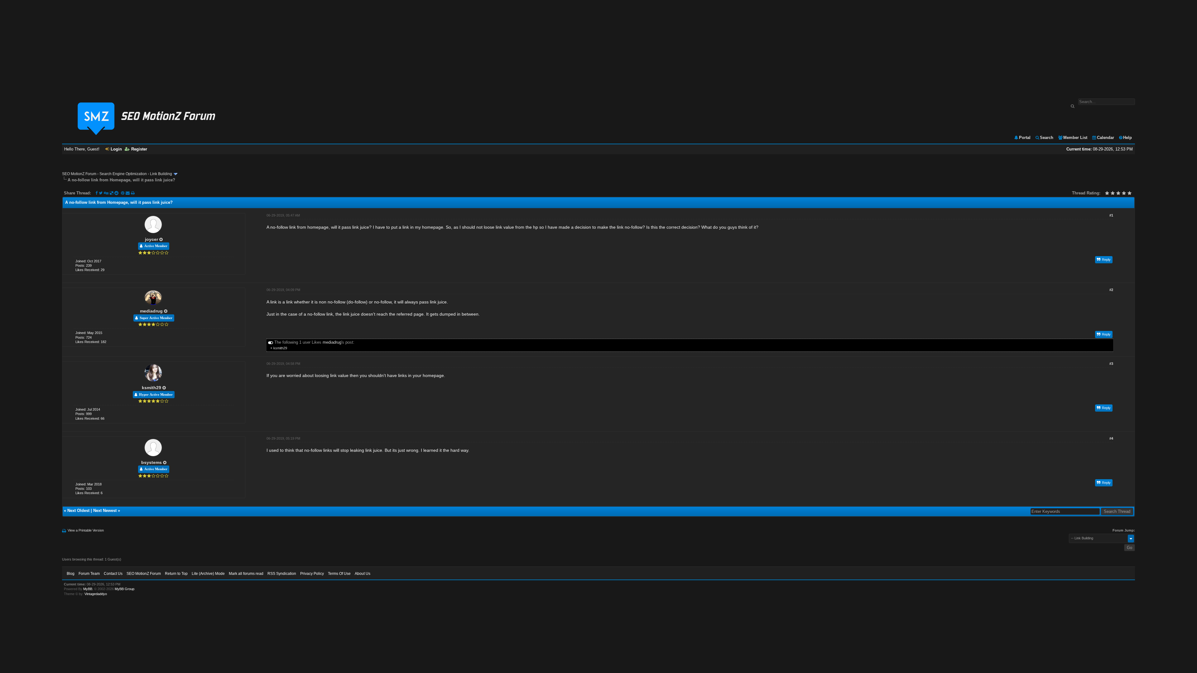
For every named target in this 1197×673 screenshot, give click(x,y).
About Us (362, 573)
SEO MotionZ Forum (79, 174)
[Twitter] (101, 193)
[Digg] (106, 193)
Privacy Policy (312, 573)
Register (139, 149)
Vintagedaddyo (95, 594)
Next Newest (105, 510)
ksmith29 (280, 348)
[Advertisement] (598, 46)
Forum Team (89, 573)
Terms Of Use (339, 573)
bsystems (151, 462)
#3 (1111, 363)
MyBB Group (124, 589)
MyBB (87, 589)
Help (1127, 137)
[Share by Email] (128, 193)
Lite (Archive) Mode (208, 573)
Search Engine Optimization (123, 174)
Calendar (1105, 137)
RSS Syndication (281, 573)
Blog (71, 573)
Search (1046, 137)
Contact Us (113, 573)
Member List (1075, 137)
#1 (1111, 215)
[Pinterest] (123, 193)
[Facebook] (96, 193)
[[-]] (270, 342)
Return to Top (176, 573)
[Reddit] (116, 193)
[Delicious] (111, 193)
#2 (1111, 290)
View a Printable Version (86, 530)
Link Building (161, 174)
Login (116, 149)
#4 (1111, 438)
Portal (1025, 137)
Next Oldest (78, 510)
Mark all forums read (246, 573)
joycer (151, 239)
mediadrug (151, 310)
